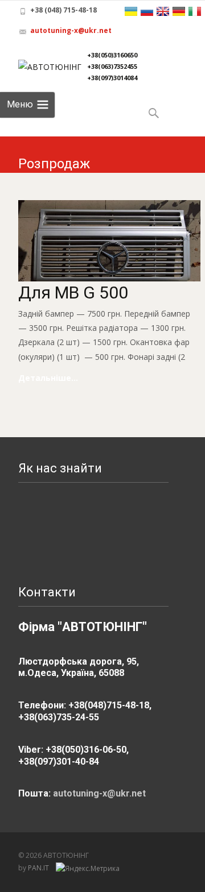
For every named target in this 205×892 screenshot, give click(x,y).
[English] (163, 11)
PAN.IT (39, 868)
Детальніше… (48, 377)
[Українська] (131, 11)
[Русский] (147, 11)
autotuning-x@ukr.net (71, 30)
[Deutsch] (179, 11)
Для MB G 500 (73, 292)
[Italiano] (194, 11)
